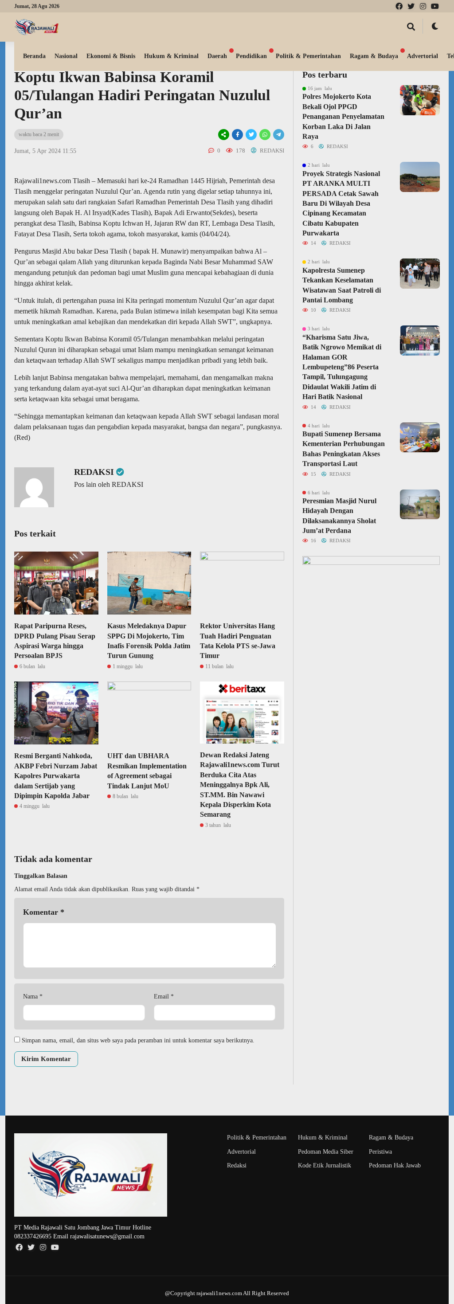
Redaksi (237, 1165)
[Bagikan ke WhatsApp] (265, 134)
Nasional (66, 56)
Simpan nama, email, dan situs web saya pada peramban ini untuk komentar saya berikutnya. (138, 1040)
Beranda (34, 56)
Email (164, 996)
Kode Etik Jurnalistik (324, 1165)
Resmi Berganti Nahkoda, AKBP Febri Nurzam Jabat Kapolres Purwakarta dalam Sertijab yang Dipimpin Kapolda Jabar (55, 775)
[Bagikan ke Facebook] (237, 134)
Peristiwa (380, 1151)
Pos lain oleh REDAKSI (108, 484)
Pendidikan (251, 56)
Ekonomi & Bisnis (110, 56)
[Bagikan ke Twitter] (251, 134)
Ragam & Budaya (374, 56)
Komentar (43, 912)
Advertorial (422, 56)
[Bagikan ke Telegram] (278, 134)
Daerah (217, 56)
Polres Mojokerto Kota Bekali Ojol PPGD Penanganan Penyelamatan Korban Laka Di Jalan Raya (343, 116)
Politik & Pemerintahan (308, 56)
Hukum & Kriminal (171, 56)
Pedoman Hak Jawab (395, 1165)
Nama (33, 996)
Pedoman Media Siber (325, 1151)
